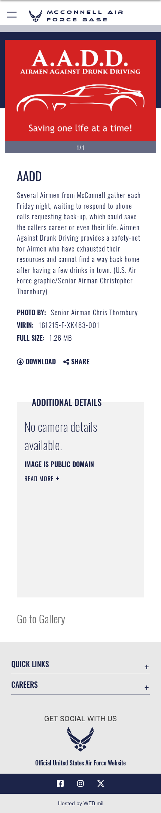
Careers (24, 684)
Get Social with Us (80, 718)
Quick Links (30, 664)
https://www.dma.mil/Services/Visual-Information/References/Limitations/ (69, 573)
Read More (40, 478)
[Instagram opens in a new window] (80, 783)
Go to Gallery (41, 618)
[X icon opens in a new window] (100, 783)
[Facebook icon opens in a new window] (60, 783)
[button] (12, 16)
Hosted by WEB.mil (80, 803)
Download (40, 361)
